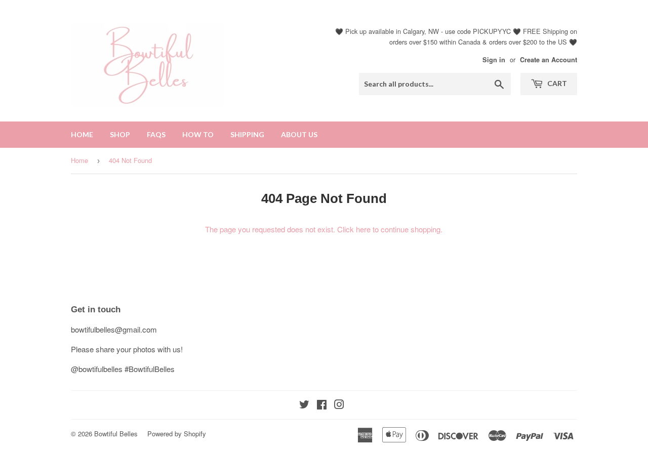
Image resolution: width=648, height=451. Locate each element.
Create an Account (548, 59)
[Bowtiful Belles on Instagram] (339, 405)
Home (82, 134)
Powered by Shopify (176, 433)
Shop (120, 134)
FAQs (156, 134)
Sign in (493, 59)
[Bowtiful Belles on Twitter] (304, 405)
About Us (299, 134)
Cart (556, 83)
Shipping (247, 134)
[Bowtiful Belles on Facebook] (321, 405)
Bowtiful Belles (116, 433)
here (363, 229)
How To (198, 134)
